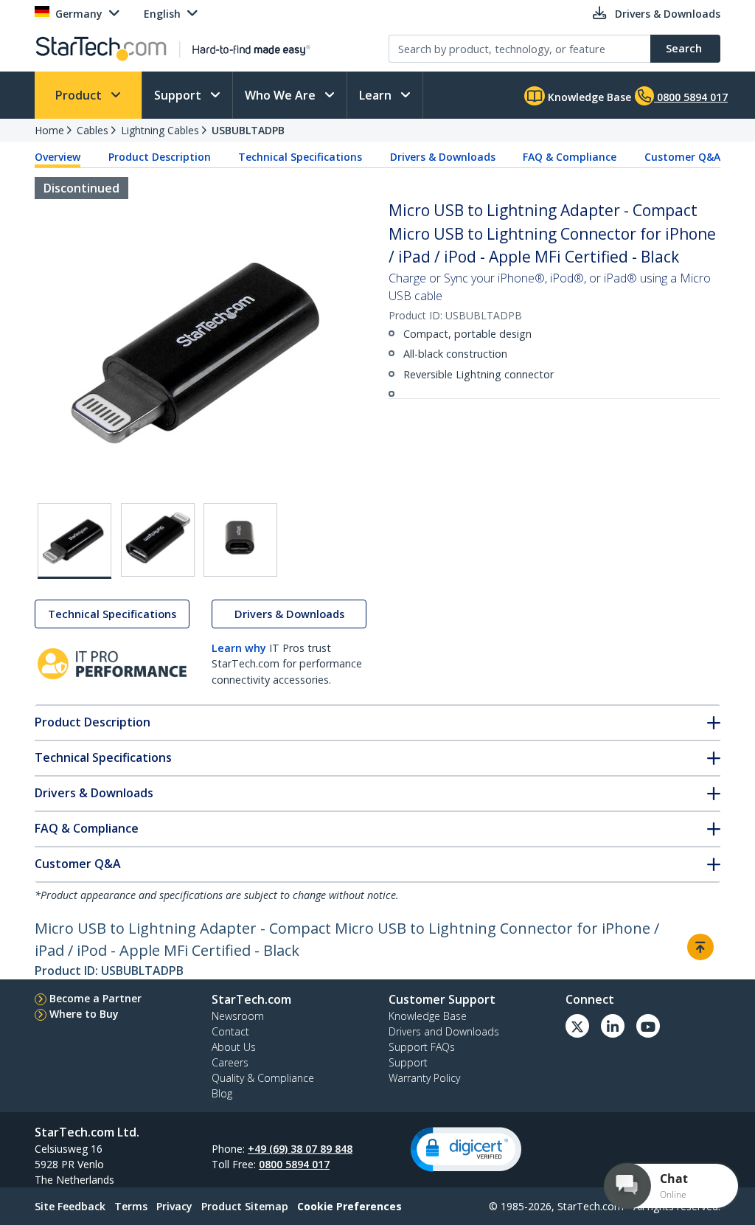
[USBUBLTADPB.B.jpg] (158, 540)
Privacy (174, 1206)
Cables (92, 130)
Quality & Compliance (263, 1078)
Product (80, 95)
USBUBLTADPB (248, 130)
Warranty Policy (424, 1078)
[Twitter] (577, 1026)
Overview (57, 157)
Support (179, 95)
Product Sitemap (244, 1206)
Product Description (159, 157)
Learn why (239, 648)
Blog (222, 1093)
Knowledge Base (588, 97)
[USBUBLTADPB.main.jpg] (74, 541)
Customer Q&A (682, 157)
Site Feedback (70, 1206)
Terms (130, 1206)
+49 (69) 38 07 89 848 (300, 1149)
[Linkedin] (612, 1026)
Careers (230, 1062)
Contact (230, 1031)
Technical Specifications (300, 157)
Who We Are (282, 95)
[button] (466, 1149)
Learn (376, 95)
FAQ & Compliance (569, 157)
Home (49, 130)
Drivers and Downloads (444, 1031)
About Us (234, 1047)
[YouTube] (648, 1026)
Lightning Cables (160, 130)
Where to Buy (84, 1014)
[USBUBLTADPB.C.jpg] (240, 540)
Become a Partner (95, 998)
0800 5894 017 (294, 1164)
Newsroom (238, 1016)
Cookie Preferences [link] (349, 1206)
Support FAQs (422, 1047)
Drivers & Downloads (442, 157)
